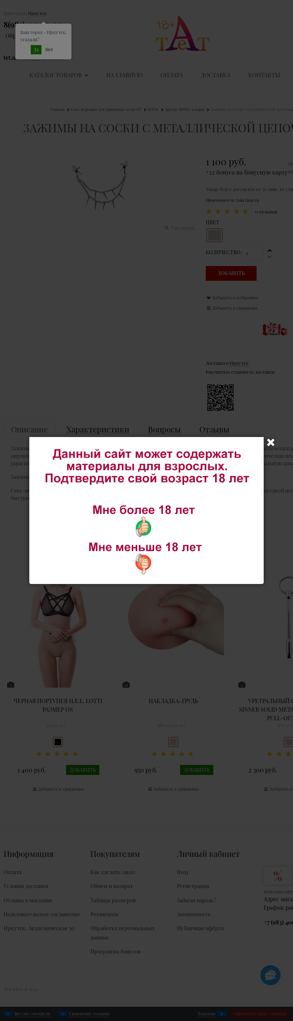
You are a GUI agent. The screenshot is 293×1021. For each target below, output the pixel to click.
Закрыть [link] (270, 442)
